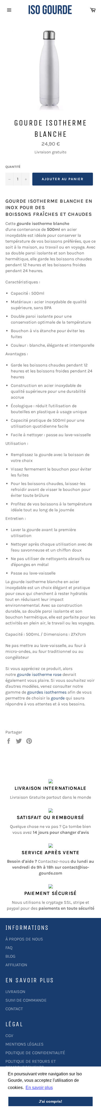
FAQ (8, 947)
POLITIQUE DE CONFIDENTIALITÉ (35, 1052)
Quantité (12, 167)
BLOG (10, 956)
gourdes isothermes (47, 692)
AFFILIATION (16, 964)
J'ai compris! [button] (50, 1101)
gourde (58, 698)
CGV (9, 1035)
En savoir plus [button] (39, 1087)
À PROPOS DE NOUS (24, 939)
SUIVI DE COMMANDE (26, 1000)
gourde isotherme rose (39, 674)
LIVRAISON (15, 991)
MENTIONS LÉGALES (24, 1044)
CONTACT (14, 1008)
